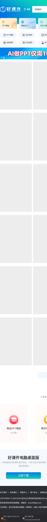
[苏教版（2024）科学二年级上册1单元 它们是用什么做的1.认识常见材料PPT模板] (16, 188)
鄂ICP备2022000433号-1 (11, 518)
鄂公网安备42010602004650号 (32, 518)
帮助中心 (23, 492)
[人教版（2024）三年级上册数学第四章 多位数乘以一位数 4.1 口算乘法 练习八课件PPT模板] (16, 341)
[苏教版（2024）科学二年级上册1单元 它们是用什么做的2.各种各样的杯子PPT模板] (16, 290)
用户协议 (33, 492)
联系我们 (13, 492)
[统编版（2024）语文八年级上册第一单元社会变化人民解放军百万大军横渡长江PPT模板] (16, 85)
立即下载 (23, 475)
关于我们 (3, 492)
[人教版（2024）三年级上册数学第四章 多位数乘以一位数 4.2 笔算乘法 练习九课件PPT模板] (16, 239)
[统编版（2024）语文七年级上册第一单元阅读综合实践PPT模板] (16, 137)
